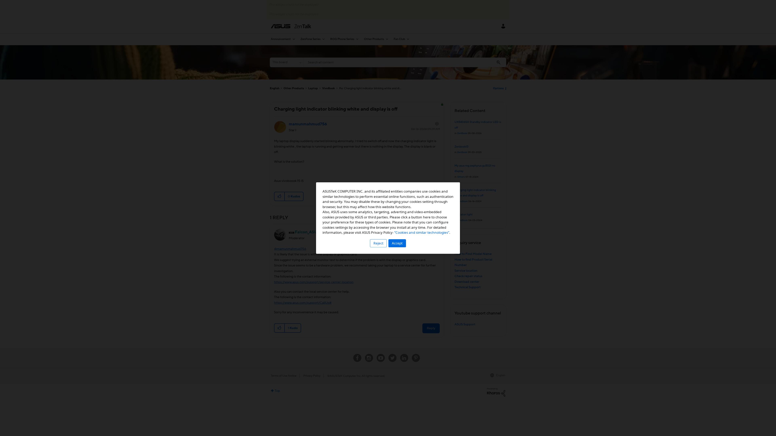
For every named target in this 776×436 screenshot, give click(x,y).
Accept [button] (397, 243)
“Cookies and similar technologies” (421, 232)
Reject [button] (378, 243)
